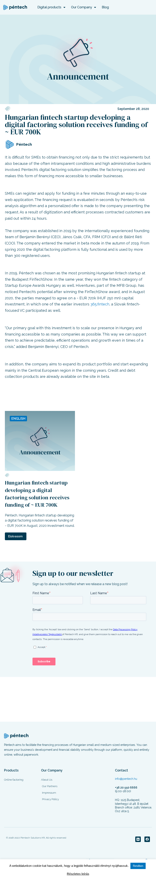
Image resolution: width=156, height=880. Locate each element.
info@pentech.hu (126, 778)
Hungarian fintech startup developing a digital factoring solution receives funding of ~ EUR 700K (37, 493)
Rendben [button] (138, 865)
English (18, 418)
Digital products (49, 7)
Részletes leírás (78, 874)
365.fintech (99, 304)
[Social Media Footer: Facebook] (147, 839)
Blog (105, 7)
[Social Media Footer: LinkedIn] (138, 839)
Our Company (81, 7)
